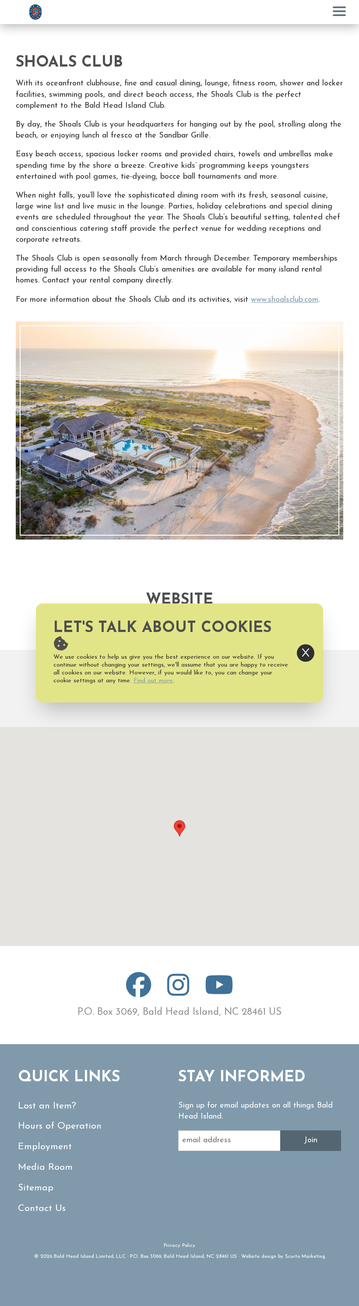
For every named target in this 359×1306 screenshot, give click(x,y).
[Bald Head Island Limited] (35, 12)
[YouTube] (219, 992)
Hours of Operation (60, 1126)
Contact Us (42, 1208)
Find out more (153, 681)
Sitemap (35, 1188)
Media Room (45, 1167)
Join (310, 1140)
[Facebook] (138, 992)
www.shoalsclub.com (284, 300)
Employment (45, 1146)
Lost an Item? (47, 1106)
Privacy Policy (179, 1245)
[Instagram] (178, 992)
